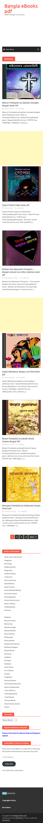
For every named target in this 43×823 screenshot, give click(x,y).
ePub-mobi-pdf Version (13, 557)
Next (32, 537)
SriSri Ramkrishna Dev (12, 684)
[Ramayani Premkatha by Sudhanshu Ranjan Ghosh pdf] (21, 484)
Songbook (8, 677)
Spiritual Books (10, 680)
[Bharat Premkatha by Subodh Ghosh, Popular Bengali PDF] (21, 417)
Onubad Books (9, 607)
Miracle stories (9, 620)
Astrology (8, 564)
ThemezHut (6, 820)
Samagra (7, 660)
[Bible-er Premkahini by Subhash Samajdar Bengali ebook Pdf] (21, 81)
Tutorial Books (10, 700)
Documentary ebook (12, 704)
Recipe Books (9, 650)
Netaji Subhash (10, 630)
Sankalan (7, 664)
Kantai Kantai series (12, 600)
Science (7, 674)
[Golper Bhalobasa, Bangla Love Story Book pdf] (21, 350)
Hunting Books (10, 597)
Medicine (7, 617)
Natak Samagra (10, 627)
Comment (21, 109)
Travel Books (9, 697)
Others (7, 707)
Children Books (10, 573)
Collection (8, 577)
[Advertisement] (21, 33)
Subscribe (9, 764)
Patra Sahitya (9, 634)
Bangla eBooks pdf (21, 8)
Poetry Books (9, 640)
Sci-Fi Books (8, 670)
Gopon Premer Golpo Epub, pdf (15, 205)
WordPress (19, 818)
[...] (27, 123)
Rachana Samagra (11, 647)
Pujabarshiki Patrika (12, 644)
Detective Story (10, 580)
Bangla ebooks (10, 567)
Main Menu (10, 49)
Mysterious (8, 624)
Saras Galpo (8, 667)
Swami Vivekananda (11, 687)
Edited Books (9, 583)
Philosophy (8, 637)
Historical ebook (10, 593)
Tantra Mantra (9, 690)
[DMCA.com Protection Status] (9, 793)
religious (7, 657)
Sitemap (7, 610)
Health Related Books (12, 590)
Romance (7, 654)
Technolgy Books (10, 694)
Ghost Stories (9, 587)
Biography (8, 570)
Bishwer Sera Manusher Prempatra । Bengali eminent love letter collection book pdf (21, 272)
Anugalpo (8, 560)
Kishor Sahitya (9, 603)
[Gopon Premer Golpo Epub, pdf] (21, 184)
